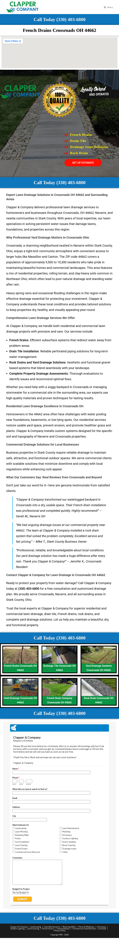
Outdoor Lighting (17, 928)
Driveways (101, 926)
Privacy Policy (59, 930)
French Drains (48, 928)
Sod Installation (63, 928)
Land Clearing (33, 928)
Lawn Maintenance (52, 926)
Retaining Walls (69, 926)
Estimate (102, 928)
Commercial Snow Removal (84, 928)
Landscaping (35, 926)
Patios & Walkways (86, 926)
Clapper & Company (19, 926)
